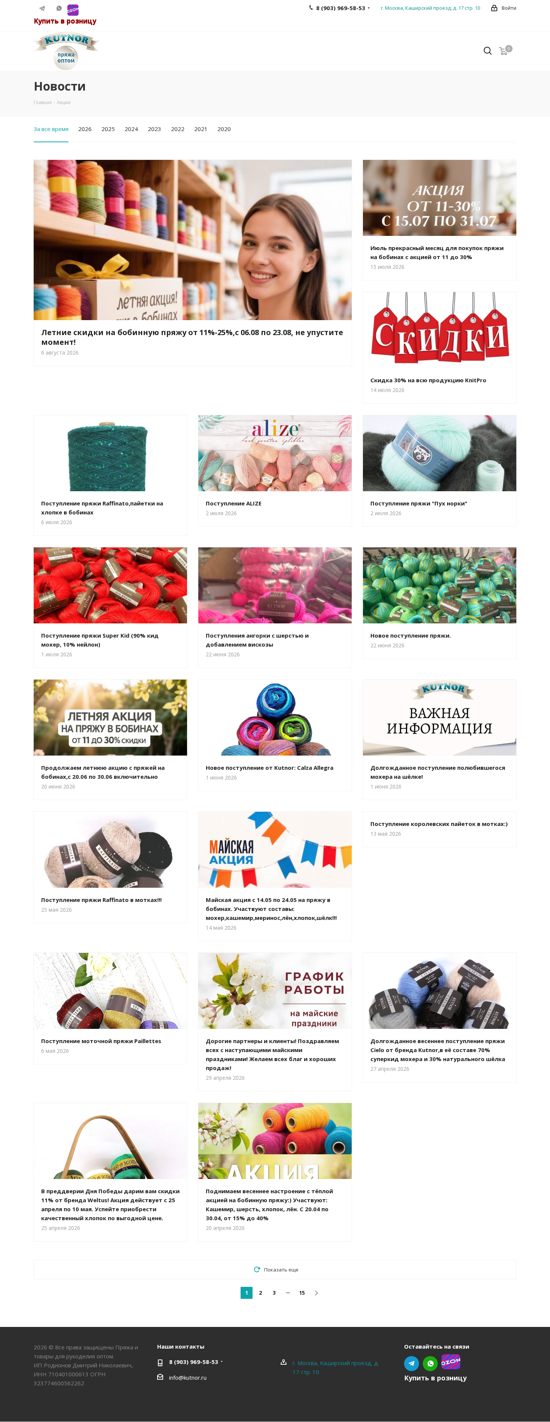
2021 (201, 129)
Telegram (42, 8)
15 (302, 1292)
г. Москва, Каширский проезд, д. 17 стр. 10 (430, 7)
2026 (85, 129)
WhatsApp (59, 8)
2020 (224, 129)
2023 (154, 129)
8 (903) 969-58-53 (193, 1361)
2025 (108, 129)
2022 (177, 129)
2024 (131, 129)
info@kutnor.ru (188, 1377)
